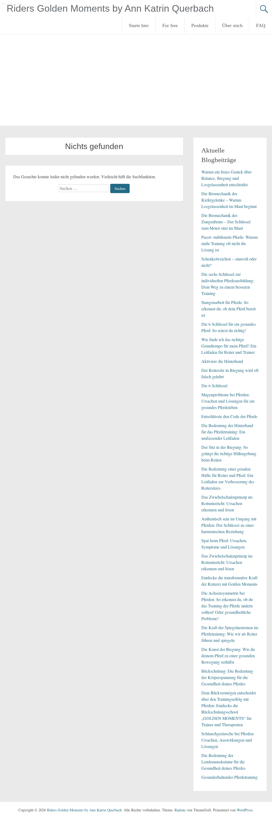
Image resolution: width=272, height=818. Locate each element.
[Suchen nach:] (84, 188)
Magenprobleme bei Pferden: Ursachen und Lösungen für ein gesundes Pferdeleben (227, 401)
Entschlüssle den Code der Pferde (229, 416)
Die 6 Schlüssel (214, 385)
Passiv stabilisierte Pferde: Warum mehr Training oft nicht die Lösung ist (229, 243)
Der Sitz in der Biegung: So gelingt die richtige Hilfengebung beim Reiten (228, 453)
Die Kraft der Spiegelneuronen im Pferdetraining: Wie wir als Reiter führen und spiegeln (229, 634)
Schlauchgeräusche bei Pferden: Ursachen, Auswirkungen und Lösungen (227, 740)
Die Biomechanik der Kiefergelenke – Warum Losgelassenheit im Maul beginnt (229, 200)
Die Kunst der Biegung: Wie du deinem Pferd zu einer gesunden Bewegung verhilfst (228, 655)
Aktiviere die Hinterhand (222, 361)
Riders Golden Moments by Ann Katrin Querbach (110, 8)
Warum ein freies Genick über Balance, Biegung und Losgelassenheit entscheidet (226, 178)
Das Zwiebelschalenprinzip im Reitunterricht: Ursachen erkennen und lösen (226, 503)
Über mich (232, 25)
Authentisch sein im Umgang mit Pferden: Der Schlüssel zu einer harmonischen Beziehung (228, 525)
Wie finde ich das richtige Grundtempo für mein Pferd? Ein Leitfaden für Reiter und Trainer (228, 346)
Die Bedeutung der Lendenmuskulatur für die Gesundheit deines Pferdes (223, 761)
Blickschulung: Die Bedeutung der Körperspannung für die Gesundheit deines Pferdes (227, 677)
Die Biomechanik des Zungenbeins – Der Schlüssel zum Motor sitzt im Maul (225, 221)
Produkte (200, 25)
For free (170, 25)
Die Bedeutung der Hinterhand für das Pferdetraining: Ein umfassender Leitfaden (227, 432)
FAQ (260, 25)
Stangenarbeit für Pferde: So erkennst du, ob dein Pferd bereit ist (228, 308)
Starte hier (139, 25)
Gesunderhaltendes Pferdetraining (229, 777)
